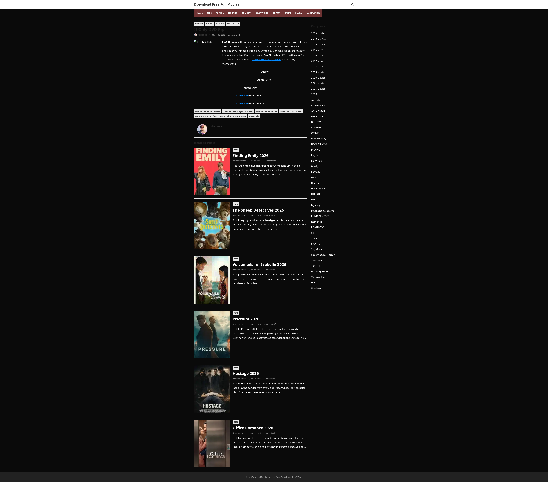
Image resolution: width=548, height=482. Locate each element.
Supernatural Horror (323, 254)
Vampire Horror (320, 277)
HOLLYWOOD (233, 23)
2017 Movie (317, 61)
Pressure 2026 (246, 319)
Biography (317, 116)
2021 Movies (318, 83)
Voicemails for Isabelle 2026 (259, 264)
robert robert (204, 35)
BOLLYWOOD (318, 122)
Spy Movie (317, 249)
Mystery (315, 205)
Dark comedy (318, 138)
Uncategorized (319, 271)
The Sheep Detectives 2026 (258, 210)
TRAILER (316, 266)
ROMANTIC (317, 227)
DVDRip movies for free (206, 116)
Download (242, 95)
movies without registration (233, 116)
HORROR (316, 194)
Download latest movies (291, 111)
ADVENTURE (318, 105)
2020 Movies (318, 77)
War (313, 282)
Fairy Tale (316, 160)
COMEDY (199, 23)
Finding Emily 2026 (251, 155)
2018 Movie (317, 66)
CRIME (315, 133)
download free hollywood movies (238, 111)
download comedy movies (266, 59)
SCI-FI (314, 238)
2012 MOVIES (318, 38)
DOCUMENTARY (320, 144)
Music (314, 199)
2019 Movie (317, 72)
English (315, 155)
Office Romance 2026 (253, 427)
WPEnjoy (298, 477)
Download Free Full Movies (216, 4)
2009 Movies (318, 33)
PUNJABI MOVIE (320, 216)
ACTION (315, 99)
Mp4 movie (254, 116)
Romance (316, 221)
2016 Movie (317, 55)
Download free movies (266, 111)
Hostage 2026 (246, 373)
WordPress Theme (284, 477)
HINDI (314, 177)
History (315, 183)
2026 (236, 149)
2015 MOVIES (318, 50)
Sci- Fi (314, 232)
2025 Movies (318, 88)
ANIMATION (318, 110)
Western (316, 288)
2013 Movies (318, 44)
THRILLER (316, 260)
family (314, 166)
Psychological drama (322, 210)
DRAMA (209, 23)
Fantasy (220, 23)
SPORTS (315, 243)
